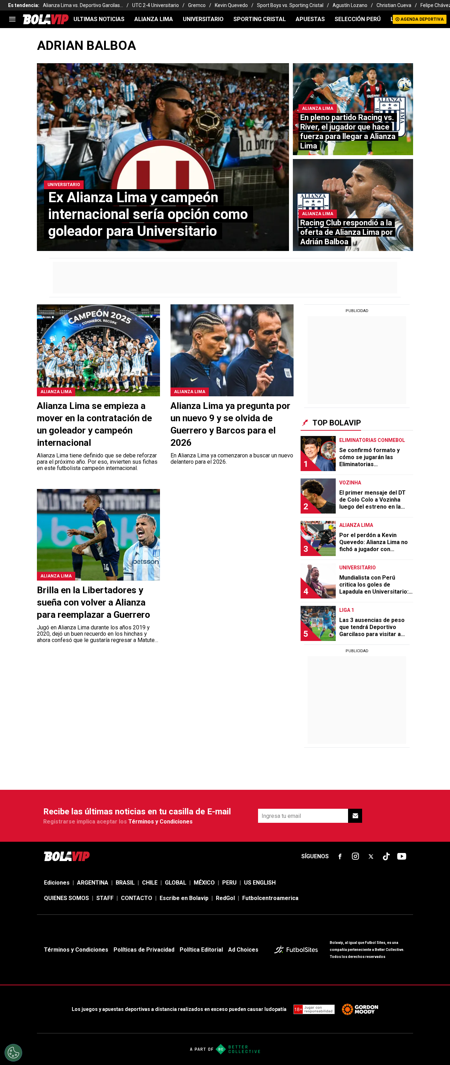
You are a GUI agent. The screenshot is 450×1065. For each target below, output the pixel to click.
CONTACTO (136, 898)
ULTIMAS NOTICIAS (98, 19)
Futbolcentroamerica (270, 898)
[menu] (12, 19)
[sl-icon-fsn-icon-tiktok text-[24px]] (386, 856)
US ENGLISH (260, 882)
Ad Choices (243, 949)
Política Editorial (201, 949)
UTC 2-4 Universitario (155, 5)
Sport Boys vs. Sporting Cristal (290, 5)
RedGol (225, 898)
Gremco (197, 5)
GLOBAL (175, 882)
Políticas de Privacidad (144, 949)
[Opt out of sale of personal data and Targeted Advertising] (13, 1052)
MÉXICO (204, 882)
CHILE (150, 882)
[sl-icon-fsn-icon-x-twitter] (371, 856)
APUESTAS (310, 19)
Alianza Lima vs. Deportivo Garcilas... (83, 5)
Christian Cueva (394, 5)
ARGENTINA (92, 882)
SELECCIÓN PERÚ (358, 19)
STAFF (105, 898)
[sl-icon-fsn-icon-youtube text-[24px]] (402, 856)
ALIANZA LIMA (153, 19)
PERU (229, 882)
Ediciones (57, 882)
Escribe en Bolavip (184, 898)
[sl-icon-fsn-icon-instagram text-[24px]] (355, 856)
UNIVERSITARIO (203, 19)
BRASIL (125, 882)
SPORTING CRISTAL (259, 19)
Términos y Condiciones (160, 821)
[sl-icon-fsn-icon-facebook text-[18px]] (340, 856)
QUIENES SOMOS (66, 898)
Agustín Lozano (350, 5)
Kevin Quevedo (231, 5)
